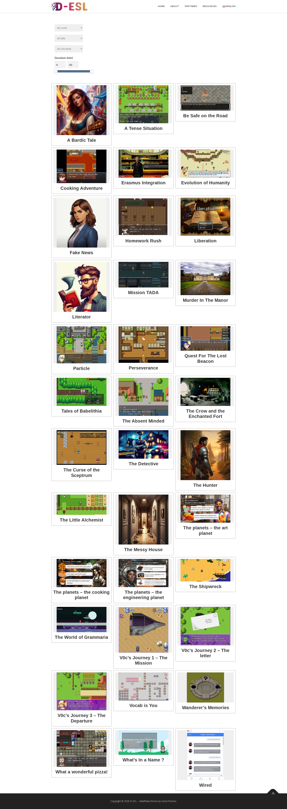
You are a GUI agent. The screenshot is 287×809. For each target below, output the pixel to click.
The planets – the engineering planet (143, 595)
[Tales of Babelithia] (81, 392)
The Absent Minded (143, 421)
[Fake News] (81, 223)
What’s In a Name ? (143, 759)
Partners (191, 6)
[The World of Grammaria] (81, 619)
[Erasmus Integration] (143, 164)
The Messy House (143, 549)
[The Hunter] (205, 455)
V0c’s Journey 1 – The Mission (143, 660)
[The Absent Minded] (143, 397)
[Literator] (81, 287)
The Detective (143, 463)
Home (161, 6)
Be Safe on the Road (205, 115)
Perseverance (143, 367)
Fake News (81, 252)
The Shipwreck (205, 586)
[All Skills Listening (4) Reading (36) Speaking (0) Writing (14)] (69, 38)
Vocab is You (143, 705)
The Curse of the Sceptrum (81, 472)
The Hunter (205, 485)
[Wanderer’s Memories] (205, 687)
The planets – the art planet (205, 530)
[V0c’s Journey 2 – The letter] (205, 626)
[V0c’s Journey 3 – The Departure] (81, 691)
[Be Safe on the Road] (205, 98)
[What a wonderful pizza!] (81, 748)
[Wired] (205, 755)
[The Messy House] (143, 519)
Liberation (205, 240)
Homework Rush (143, 240)
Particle (81, 368)
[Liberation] (205, 217)
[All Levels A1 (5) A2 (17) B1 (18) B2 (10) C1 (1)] (69, 27)
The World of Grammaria (81, 637)
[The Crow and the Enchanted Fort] (205, 392)
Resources (210, 6)
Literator (81, 316)
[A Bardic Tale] (81, 110)
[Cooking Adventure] (81, 166)
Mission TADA (143, 292)
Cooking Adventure (81, 188)
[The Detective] (143, 444)
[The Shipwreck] (205, 570)
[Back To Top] (273, 793)
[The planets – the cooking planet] (81, 573)
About (174, 6)
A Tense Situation (143, 128)
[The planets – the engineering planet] (143, 573)
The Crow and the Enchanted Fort (205, 413)
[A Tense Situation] (143, 104)
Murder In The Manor (205, 300)
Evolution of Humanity (205, 182)
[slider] (56, 71)
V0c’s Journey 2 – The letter (205, 653)
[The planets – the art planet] (205, 509)
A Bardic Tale (81, 140)
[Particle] (81, 344)
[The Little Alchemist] (81, 505)
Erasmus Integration (143, 182)
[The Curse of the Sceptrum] (81, 447)
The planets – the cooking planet (81, 595)
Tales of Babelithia (81, 411)
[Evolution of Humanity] (205, 164)
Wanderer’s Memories (205, 707)
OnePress (145, 801)
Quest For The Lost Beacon (206, 358)
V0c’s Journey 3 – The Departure (81, 718)
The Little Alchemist (81, 520)
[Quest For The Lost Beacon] (205, 338)
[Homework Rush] (143, 217)
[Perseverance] (143, 344)
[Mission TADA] (143, 274)
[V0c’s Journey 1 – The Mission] (143, 630)
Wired (205, 785)
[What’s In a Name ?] (143, 742)
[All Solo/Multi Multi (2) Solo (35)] (69, 48)
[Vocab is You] (143, 686)
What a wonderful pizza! (81, 771)
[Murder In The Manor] (205, 278)
